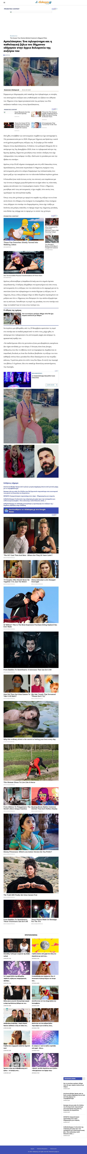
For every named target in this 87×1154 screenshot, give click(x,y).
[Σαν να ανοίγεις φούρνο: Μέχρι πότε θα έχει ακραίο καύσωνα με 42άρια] (12, 318)
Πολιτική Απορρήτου (42, 1148)
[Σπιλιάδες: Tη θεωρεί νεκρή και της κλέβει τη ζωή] (17, 945)
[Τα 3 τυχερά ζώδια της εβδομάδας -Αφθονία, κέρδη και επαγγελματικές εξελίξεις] (17, 968)
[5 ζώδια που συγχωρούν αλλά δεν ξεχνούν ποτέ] (17, 1038)
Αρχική (32, 1148)
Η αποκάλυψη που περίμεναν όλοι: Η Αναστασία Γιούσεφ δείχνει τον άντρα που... (44, 978)
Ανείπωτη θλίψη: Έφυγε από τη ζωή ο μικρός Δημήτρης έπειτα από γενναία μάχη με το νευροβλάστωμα (31, 487)
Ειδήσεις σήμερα (11, 483)
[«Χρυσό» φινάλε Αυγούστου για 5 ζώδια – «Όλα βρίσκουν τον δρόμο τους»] (45, 1060)
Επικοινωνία (53, 1148)
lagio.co (57, 1151)
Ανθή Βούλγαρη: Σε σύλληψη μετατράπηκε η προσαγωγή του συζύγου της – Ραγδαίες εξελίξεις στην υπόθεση (29, 504)
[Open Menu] (4, 2)
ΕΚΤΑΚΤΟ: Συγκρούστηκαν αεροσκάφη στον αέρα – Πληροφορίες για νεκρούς (29, 496)
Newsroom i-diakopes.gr (11, 90)
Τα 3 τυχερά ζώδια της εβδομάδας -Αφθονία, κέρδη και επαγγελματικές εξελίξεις (15, 978)
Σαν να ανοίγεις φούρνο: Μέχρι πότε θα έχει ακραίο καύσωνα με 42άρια (38, 314)
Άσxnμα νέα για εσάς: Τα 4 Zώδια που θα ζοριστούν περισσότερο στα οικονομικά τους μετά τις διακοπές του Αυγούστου (31, 492)
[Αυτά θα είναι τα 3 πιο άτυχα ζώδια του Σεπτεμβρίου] (45, 993)
